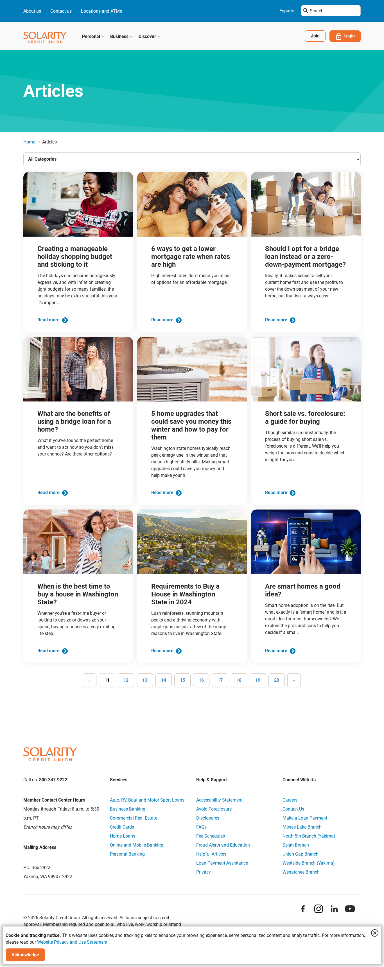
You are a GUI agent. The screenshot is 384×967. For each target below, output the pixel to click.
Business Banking (127, 809)
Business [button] (120, 36)
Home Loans (122, 836)
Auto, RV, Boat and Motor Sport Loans (147, 800)
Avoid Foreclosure (214, 809)
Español (287, 11)
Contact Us (293, 809)
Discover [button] (148, 36)
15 (182, 680)
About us (32, 11)
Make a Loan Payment (305, 818)
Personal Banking (127, 854)
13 (144, 680)
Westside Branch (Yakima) (309, 863)
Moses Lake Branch (302, 827)
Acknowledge (25, 954)
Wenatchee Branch (301, 872)
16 (201, 680)
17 (220, 680)
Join (315, 36)
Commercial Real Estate (133, 818)
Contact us (61, 11)
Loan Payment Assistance (222, 863)
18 (238, 680)
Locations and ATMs (101, 11)
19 (257, 680)
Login (349, 36)
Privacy (203, 872)
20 (276, 680)
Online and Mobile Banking (136, 845)
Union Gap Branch (301, 854)
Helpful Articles (211, 854)
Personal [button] (91, 36)
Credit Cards (122, 827)
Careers (290, 800)
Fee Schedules (210, 836)
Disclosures (207, 818)
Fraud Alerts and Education (223, 845)
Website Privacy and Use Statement (72, 942)
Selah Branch (296, 845)
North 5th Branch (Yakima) (309, 836)
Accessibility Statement (219, 800)
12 (125, 680)
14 (163, 680)
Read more (49, 319)
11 (107, 680)
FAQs (201, 827)
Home (29, 142)
